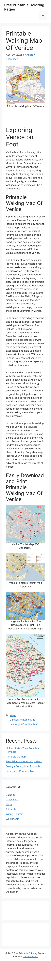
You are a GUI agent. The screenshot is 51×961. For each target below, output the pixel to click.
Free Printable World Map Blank (24, 761)
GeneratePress (30, 956)
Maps (13, 715)
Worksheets (12, 818)
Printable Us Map (16, 756)
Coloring (10, 794)
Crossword (12, 799)
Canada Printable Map (22, 719)
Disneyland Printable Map (20, 771)
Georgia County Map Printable (23, 766)
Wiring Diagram (14, 814)
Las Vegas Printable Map (24, 724)
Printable (11, 809)
